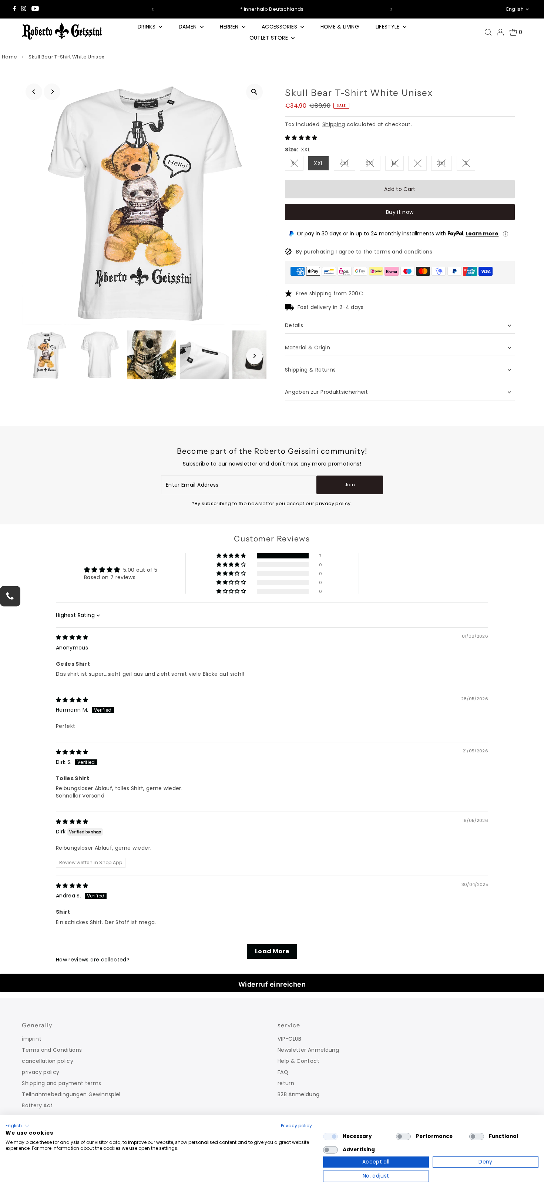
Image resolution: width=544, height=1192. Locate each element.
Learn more (482, 233)
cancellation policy (47, 1061)
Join (350, 484)
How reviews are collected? (93, 959)
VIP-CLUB (290, 1038)
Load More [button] (272, 951)
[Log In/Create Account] (500, 32)
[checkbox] (330, 1136)
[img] (72, 637)
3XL (444, 164)
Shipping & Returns (310, 369)
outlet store (269, 37)
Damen (188, 26)
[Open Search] (488, 32)
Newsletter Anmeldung (308, 1050)
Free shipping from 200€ (329, 293)
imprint (31, 1038)
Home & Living (339, 26)
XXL (318, 163)
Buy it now (400, 212)
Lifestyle (389, 26)
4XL (347, 164)
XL (297, 164)
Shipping (333, 124)
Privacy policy (296, 1125)
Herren (230, 26)
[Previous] (152, 9)
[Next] (391, 9)
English (515, 9)
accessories (280, 26)
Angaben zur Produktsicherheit (327, 392)
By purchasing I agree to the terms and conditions (364, 251)
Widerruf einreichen (272, 984)
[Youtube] (35, 9)
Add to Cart (400, 189)
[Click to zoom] (254, 92)
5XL (373, 164)
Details (294, 325)
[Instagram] (23, 9)
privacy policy (40, 1072)
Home (9, 56)
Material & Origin (307, 347)
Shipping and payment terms (61, 1083)
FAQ (283, 1072)
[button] (301, 137)
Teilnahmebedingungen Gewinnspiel (71, 1094)
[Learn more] (505, 233)
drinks (147, 26)
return (286, 1083)
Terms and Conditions (52, 1050)
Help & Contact (298, 1061)
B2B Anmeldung (299, 1094)
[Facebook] (14, 9)
